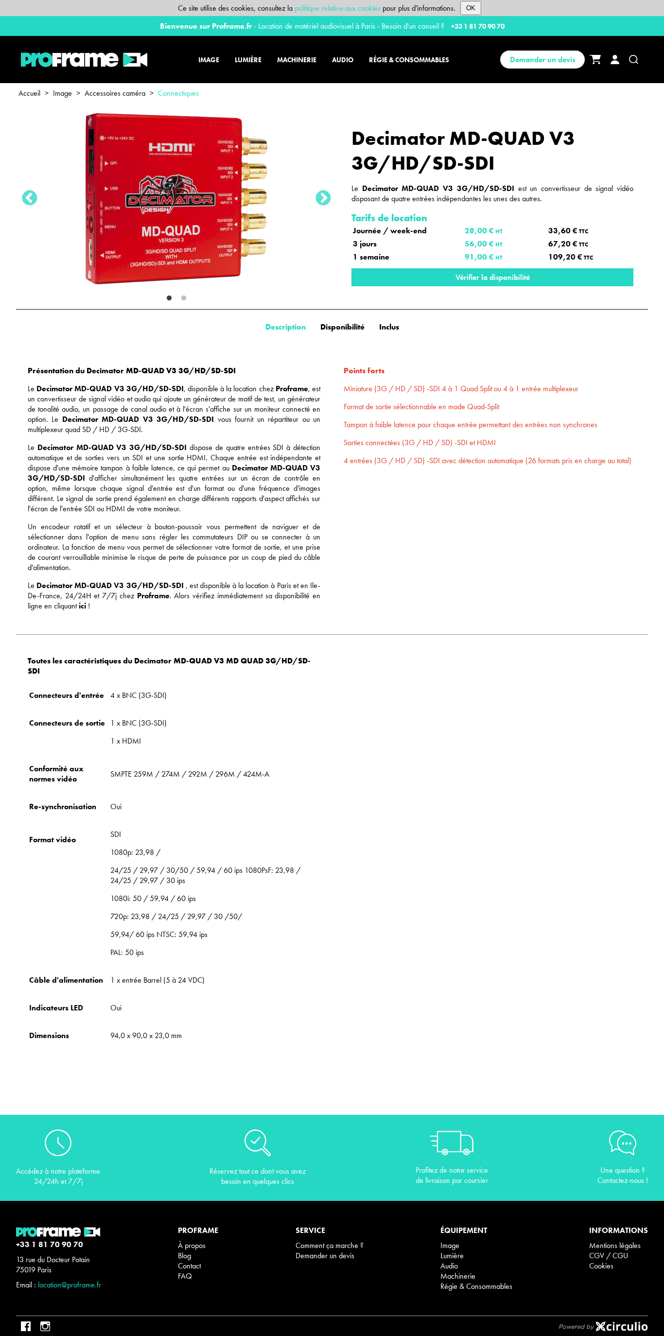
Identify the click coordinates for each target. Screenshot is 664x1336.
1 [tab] (169, 298)
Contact (189, 1266)
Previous (29, 199)
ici (82, 606)
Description (285, 327)
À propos (192, 1245)
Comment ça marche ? (330, 1245)
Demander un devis (542, 59)
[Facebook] (26, 1326)
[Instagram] (45, 1326)
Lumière (452, 1255)
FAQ (185, 1276)
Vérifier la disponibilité (492, 277)
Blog (184, 1255)
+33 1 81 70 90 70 (478, 26)
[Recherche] (633, 59)
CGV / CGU (608, 1255)
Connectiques (178, 93)
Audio (449, 1266)
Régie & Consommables (476, 1286)
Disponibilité (342, 327)
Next (323, 199)
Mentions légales (615, 1245)
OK (470, 8)
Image (62, 93)
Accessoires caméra (115, 93)
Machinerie (457, 1276)
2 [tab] (184, 298)
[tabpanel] (176, 199)
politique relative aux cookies (338, 8)
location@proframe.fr (69, 1285)
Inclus (389, 327)
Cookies (601, 1266)
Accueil (29, 93)
